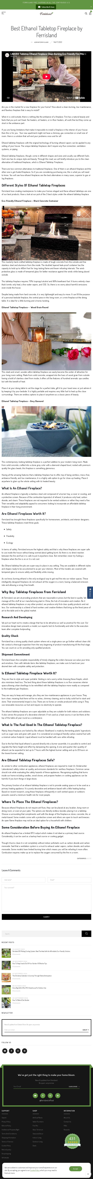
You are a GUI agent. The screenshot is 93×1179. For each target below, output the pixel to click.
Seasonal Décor (38, 1134)
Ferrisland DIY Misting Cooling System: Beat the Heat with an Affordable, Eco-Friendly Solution (41, 951)
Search (4, 1118)
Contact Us (67, 1122)
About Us (67, 1118)
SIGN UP (85, 1030)
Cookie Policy (35, 1170)
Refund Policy (6, 1126)
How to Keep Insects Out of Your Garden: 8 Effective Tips (29, 963)
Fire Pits (35, 1126)
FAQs (65, 1126)
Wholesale (5, 1158)
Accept (75, 1169)
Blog (89, 858)
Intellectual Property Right (10, 1130)
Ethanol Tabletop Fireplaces (46, 185)
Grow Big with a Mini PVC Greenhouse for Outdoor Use (29, 988)
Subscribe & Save (48, 7)
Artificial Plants (38, 1118)
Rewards (67, 1130)
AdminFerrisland (41, 42)
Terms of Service (7, 1142)
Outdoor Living (37, 1142)
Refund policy (6, 1150)
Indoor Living (37, 1138)
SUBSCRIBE (73, 1086)
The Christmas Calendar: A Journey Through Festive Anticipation (32, 976)
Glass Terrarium (38, 1130)
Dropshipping (6, 1154)
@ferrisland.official (46, 1100)
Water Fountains (38, 1122)
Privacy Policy (6, 1122)
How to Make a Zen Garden (20, 1000)
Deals (34, 1146)
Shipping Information (9, 1138)
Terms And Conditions (9, 1134)
